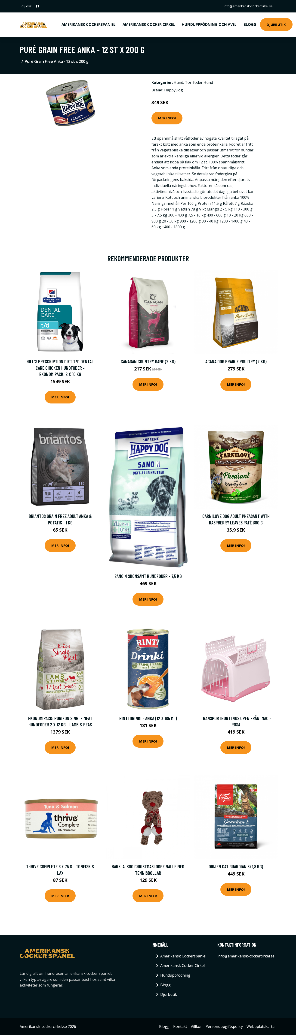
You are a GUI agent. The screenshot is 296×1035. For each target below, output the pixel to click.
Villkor (196, 1026)
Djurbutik (276, 24)
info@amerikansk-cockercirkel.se (248, 6)
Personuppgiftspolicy (224, 1026)
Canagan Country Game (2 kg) (148, 361)
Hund (178, 82)
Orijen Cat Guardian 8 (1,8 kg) (236, 866)
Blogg (250, 24)
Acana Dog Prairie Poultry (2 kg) (236, 361)
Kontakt (180, 1026)
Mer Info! (167, 118)
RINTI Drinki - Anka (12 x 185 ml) (148, 718)
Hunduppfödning (175, 975)
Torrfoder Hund (199, 82)
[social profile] (37, 6)
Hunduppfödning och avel (209, 24)
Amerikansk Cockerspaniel (89, 24)
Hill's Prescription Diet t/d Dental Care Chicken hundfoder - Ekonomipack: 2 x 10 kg (60, 367)
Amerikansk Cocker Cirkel (149, 24)
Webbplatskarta (260, 1026)
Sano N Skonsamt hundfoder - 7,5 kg (148, 576)
